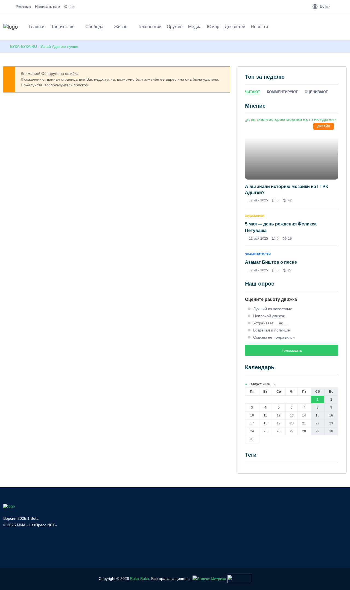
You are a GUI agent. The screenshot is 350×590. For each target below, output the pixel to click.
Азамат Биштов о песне (271, 262)
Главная (37, 26)
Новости (259, 26)
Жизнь (120, 26)
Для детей (235, 26)
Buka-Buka (139, 578)
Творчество (63, 26)
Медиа (195, 26)
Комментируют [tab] (282, 92)
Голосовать (292, 350)
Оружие (175, 26)
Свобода (94, 26)
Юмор (213, 26)
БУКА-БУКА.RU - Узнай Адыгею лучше (44, 46)
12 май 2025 (258, 200)
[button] (344, 27)
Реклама (23, 6)
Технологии (149, 26)
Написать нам (47, 6)
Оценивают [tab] (316, 92)
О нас (69, 6)
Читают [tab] (252, 92)
